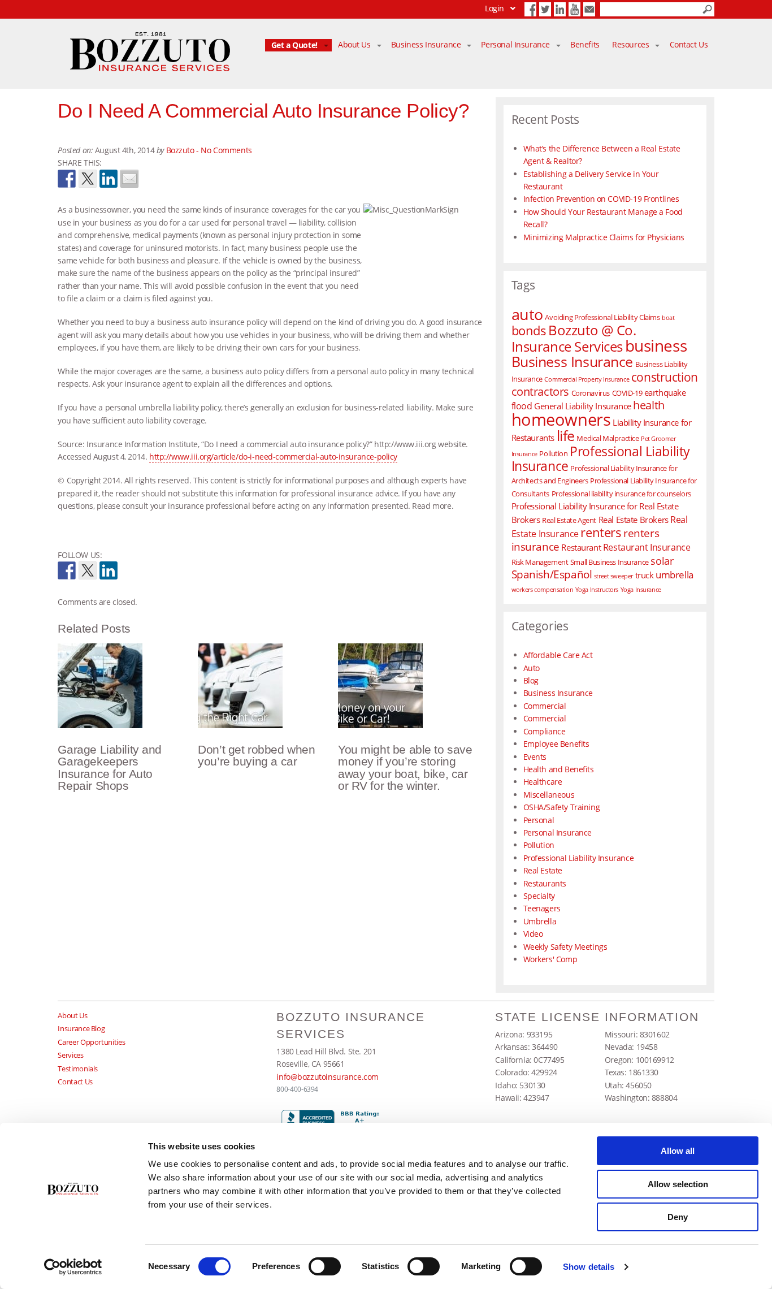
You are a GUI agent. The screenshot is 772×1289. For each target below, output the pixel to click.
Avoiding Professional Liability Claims (602, 317)
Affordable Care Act (558, 655)
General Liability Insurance (582, 406)
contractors (540, 391)
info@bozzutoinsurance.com (327, 1076)
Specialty (539, 895)
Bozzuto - (183, 150)
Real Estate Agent (569, 520)
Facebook (530, 9)
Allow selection (678, 1184)
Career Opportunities (91, 1042)
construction (664, 377)
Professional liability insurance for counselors (621, 493)
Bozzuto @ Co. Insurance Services (573, 338)
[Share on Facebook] (67, 179)
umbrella (674, 574)
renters (600, 532)
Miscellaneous (549, 794)
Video (533, 933)
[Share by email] (129, 179)
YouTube (574, 9)
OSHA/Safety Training (561, 807)
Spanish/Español (551, 574)
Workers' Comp (550, 959)
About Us (354, 45)
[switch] (325, 1266)
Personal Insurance (515, 45)
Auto (531, 668)
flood (521, 406)
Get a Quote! (294, 45)
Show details (588, 1266)
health (648, 405)
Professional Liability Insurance (600, 459)
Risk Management (540, 562)
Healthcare (542, 781)
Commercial (544, 705)
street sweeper (613, 576)
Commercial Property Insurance (586, 379)
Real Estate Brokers (633, 519)
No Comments (226, 150)
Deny (677, 1217)
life (566, 435)
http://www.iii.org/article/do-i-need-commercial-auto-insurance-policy (273, 456)
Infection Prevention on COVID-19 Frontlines (601, 198)
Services (70, 1055)
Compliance (544, 731)
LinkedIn (560, 9)
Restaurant (581, 547)
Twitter (545, 9)
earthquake (665, 392)
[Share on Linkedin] (108, 179)
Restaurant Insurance (647, 547)
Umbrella (540, 921)
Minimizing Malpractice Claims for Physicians (604, 237)
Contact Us (589, 9)
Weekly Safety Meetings (565, 946)
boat (668, 318)
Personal (538, 820)
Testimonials (78, 1068)
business (656, 345)
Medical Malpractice (607, 438)
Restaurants (544, 883)
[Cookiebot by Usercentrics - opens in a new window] (73, 1266)
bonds (529, 330)
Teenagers (542, 908)
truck (644, 575)
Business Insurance (426, 45)
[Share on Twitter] (88, 179)
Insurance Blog (81, 1028)
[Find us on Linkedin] (108, 570)
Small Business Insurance (609, 562)
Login (494, 8)
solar (661, 561)
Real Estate (542, 870)
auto (527, 314)
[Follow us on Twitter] (88, 570)
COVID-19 (627, 393)
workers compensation (542, 590)
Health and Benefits (558, 769)
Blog (531, 680)
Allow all (678, 1151)
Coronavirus (590, 393)
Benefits (585, 45)
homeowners (561, 419)
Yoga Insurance (641, 590)
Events (535, 756)
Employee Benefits (556, 743)
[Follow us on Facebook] (67, 570)
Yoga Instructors (596, 590)
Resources (630, 45)
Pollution (553, 453)
